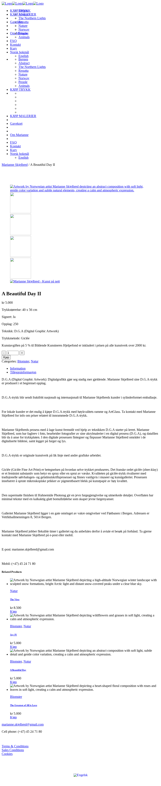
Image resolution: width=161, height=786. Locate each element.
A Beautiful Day (18, 670)
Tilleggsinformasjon (23, 372)
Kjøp (6, 357)
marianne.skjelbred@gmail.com (23, 724)
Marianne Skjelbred (15, 164)
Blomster (23, 361)
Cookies (7, 754)
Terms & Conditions (15, 746)
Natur (34, 361)
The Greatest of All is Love (23, 705)
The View (14, 599)
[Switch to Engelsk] (80, 775)
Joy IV (13, 634)
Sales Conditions (13, 750)
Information (18, 368)
